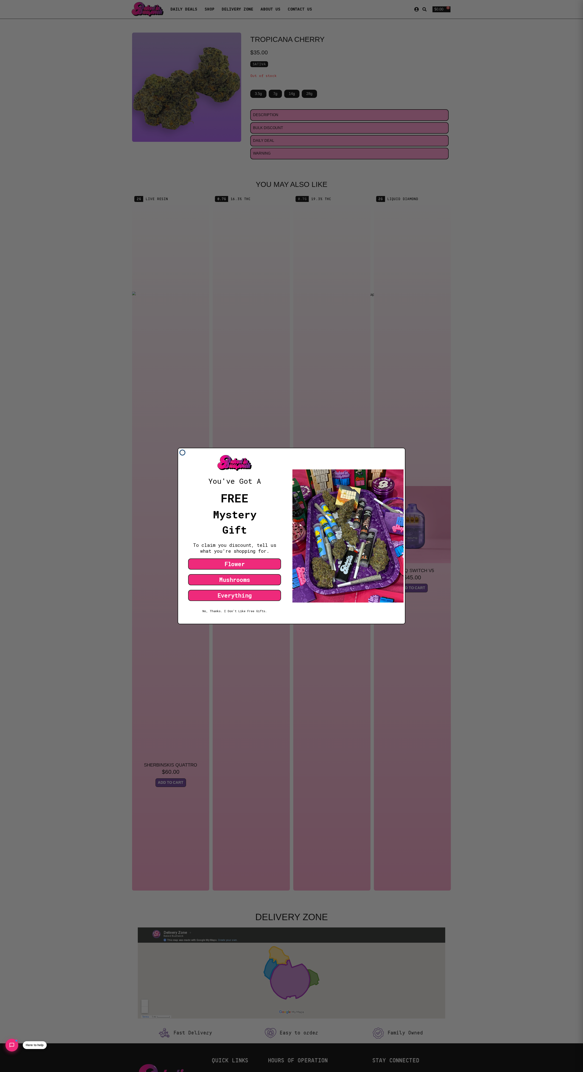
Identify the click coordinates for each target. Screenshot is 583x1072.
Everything (234, 595)
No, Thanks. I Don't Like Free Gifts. (234, 611)
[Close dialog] (182, 453)
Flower (235, 564)
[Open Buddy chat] (11, 1045)
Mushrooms (234, 579)
